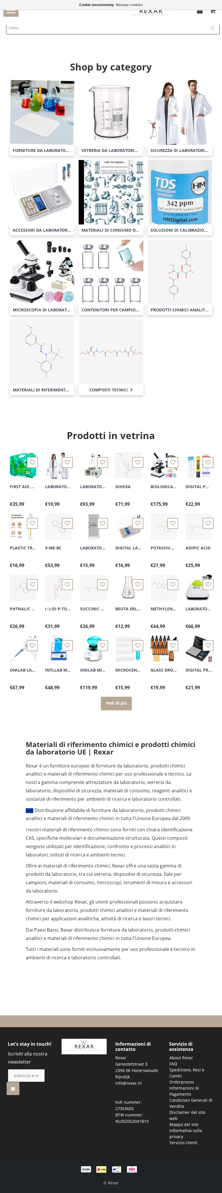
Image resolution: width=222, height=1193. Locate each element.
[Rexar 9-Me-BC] (58, 523)
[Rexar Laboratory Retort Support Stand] (93, 462)
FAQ (173, 1063)
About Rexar (181, 1057)
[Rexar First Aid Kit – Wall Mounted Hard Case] (23, 462)
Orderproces (181, 1082)
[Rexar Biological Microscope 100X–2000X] (164, 462)
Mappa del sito (183, 1124)
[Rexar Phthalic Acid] (23, 584)
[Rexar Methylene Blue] (164, 584)
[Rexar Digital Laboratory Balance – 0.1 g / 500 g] (128, 523)
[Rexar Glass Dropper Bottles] (164, 645)
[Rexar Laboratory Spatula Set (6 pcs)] (93, 523)
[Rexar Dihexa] (128, 462)
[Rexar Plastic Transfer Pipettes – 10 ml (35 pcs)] (23, 523)
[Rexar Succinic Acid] (93, 584)
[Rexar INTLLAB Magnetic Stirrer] (58, 645)
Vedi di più (116, 703)
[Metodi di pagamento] (111, 1169)
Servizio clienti (183, 1142)
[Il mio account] (201, 11)
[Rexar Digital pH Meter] (199, 462)
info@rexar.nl (128, 1083)
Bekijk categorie (42, 107)
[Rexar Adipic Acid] (199, 523)
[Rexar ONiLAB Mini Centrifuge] (93, 645)
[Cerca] (214, 25)
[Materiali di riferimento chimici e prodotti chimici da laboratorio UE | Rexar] (84, 1046)
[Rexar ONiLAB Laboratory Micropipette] (23, 645)
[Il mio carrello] (213, 11)
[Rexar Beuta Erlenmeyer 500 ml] (128, 584)
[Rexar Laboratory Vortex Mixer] (199, 584)
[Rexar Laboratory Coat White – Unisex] (58, 462)
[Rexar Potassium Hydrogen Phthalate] (164, 523)
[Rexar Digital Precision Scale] (199, 645)
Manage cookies (129, 5)
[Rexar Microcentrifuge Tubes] (128, 645)
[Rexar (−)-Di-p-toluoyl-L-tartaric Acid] (58, 584)
